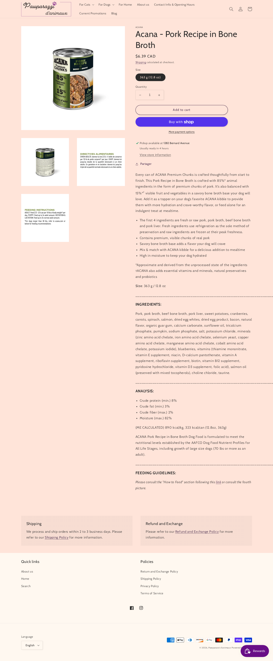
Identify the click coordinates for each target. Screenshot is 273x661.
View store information (155, 155)
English (30, 645)
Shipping (141, 62)
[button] (86, 4)
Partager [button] (146, 164)
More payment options (182, 131)
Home (25, 578)
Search (26, 586)
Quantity (141, 86)
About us (27, 571)
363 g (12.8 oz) (150, 77)
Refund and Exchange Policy (197, 532)
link (218, 482)
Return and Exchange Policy (159, 571)
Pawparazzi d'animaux (219, 647)
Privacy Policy (149, 586)
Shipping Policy (56, 537)
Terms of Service (151, 593)
